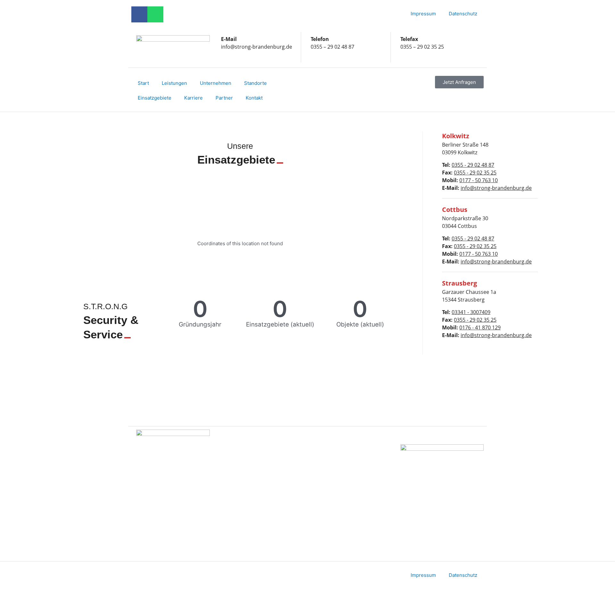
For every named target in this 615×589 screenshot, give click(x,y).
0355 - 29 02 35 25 (475, 172)
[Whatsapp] (155, 14)
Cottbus (236, 466)
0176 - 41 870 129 (480, 327)
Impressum (423, 14)
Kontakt (254, 98)
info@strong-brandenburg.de (256, 46)
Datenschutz (463, 14)
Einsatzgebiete (154, 98)
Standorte (255, 83)
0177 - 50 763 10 (478, 180)
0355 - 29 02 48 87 (473, 164)
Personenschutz (335, 496)
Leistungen (174, 83)
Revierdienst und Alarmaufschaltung (338, 528)
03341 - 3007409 (471, 312)
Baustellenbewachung (342, 481)
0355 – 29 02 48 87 (332, 46)
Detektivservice (335, 510)
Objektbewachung (337, 466)
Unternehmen (215, 83)
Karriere (193, 98)
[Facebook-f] (139, 14)
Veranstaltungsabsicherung (348, 451)
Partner (224, 98)
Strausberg (240, 481)
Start (143, 83)
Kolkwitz (236, 451)
